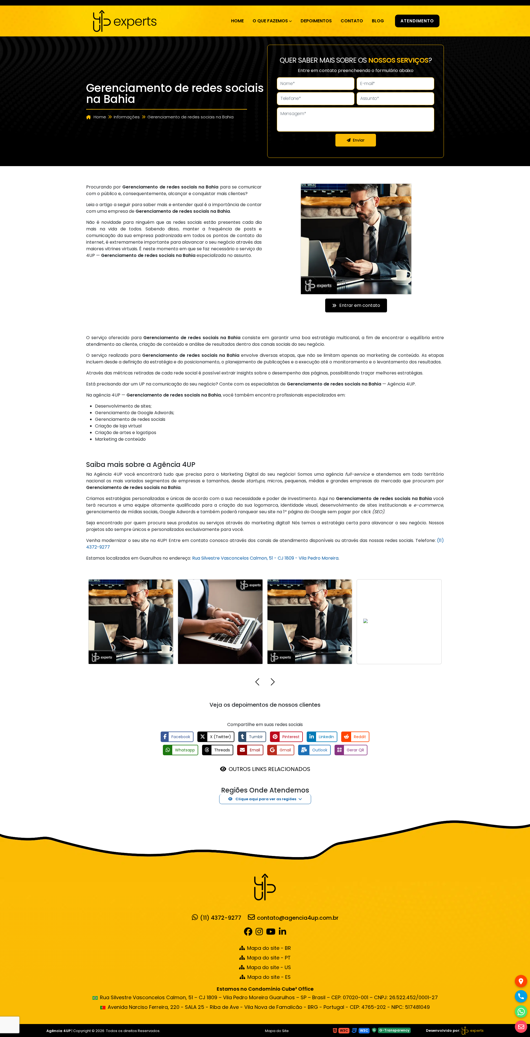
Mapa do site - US (269, 967)
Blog (378, 21)
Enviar (359, 140)
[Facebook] (249, 933)
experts (476, 1030)
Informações (127, 117)
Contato (352, 21)
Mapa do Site (277, 1030)
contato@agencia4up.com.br (297, 917)
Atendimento (417, 21)
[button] (257, 682)
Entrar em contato (359, 305)
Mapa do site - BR (269, 948)
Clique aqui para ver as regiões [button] (265, 799)
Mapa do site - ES (269, 977)
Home (237, 21)
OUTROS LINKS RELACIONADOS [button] (269, 769)
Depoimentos (316, 21)
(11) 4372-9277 (220, 917)
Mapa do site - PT (269, 957)
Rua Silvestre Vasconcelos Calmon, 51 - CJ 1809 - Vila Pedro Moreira (265, 558)
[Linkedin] (282, 933)
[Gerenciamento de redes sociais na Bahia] (124, 20)
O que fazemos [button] (270, 21)
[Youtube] (271, 933)
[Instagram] (259, 933)
